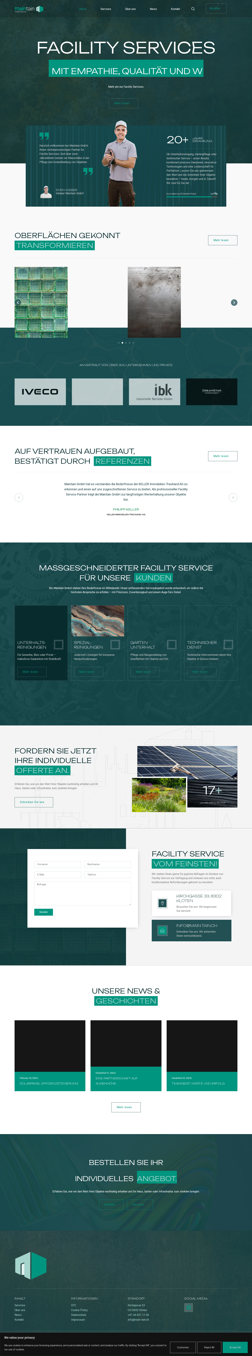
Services (105, 9)
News (153, 9)
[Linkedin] (188, 1307)
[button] (216, 8)
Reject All (209, 1347)
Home (82, 9)
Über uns (130, 9)
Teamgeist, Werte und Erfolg (198, 1083)
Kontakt (175, 9)
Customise (183, 1347)
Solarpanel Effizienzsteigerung (49, 1083)
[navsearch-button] (194, 9)
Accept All (235, 1347)
